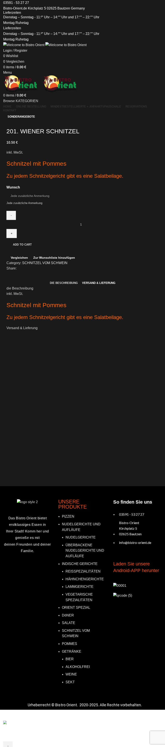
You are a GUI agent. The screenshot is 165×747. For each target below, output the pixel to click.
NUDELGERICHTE (81, 537)
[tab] (64, 283)
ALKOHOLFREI (78, 667)
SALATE (68, 623)
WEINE (71, 674)
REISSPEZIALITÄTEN (83, 571)
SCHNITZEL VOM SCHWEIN (44, 263)
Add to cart (22, 244)
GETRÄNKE (71, 651)
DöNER (68, 615)
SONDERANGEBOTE (21, 116)
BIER (70, 659)
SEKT (70, 682)
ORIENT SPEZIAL (76, 607)
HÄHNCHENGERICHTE (85, 579)
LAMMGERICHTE (79, 586)
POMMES (69, 644)
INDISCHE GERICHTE (80, 564)
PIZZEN (68, 516)
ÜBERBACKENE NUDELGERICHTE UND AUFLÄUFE (85, 550)
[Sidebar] (5, 715)
